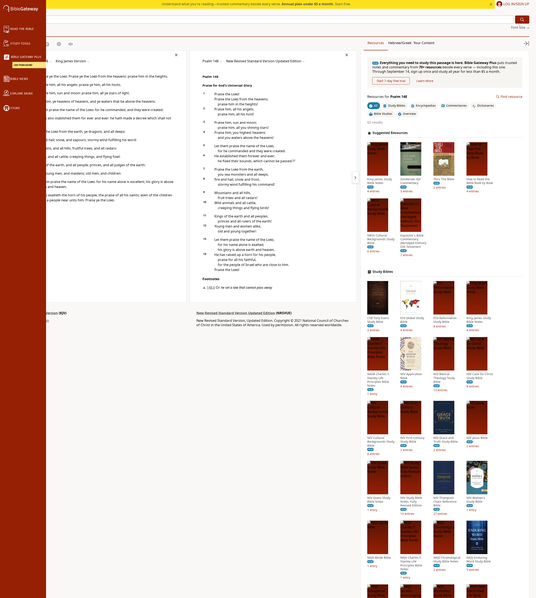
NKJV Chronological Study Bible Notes (446, 559)
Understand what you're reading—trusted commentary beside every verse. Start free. (256, 4)
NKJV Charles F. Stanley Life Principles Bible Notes (411, 563)
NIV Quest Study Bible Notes (378, 499)
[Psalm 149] (355, 177)
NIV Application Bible (411, 376)
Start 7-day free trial (391, 81)
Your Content (424, 43)
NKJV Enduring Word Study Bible (478, 559)
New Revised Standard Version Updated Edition (235, 313)
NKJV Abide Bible (379, 558)
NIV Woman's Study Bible (475, 499)
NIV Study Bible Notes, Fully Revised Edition (411, 501)
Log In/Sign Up (516, 4)
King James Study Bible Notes (379, 181)
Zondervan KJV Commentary (410, 181)
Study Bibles (382, 272)
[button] (512, 4)
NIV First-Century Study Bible (412, 439)
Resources (375, 43)
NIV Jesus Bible (477, 438)
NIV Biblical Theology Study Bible (444, 377)
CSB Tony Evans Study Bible (378, 320)
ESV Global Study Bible (412, 320)
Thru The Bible (443, 179)
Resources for (387, 97)
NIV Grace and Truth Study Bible (445, 439)
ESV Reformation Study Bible (445, 320)
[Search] (522, 19)
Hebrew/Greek (400, 43)
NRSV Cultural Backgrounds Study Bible (380, 239)
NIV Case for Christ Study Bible (479, 376)
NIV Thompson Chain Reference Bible (445, 501)
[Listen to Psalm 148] (70, 44)
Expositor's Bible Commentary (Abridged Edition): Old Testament (413, 241)
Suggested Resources (390, 133)
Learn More (424, 81)
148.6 (211, 287)
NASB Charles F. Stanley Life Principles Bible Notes (378, 379)
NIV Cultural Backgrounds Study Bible (380, 441)
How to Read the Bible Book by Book (479, 181)
